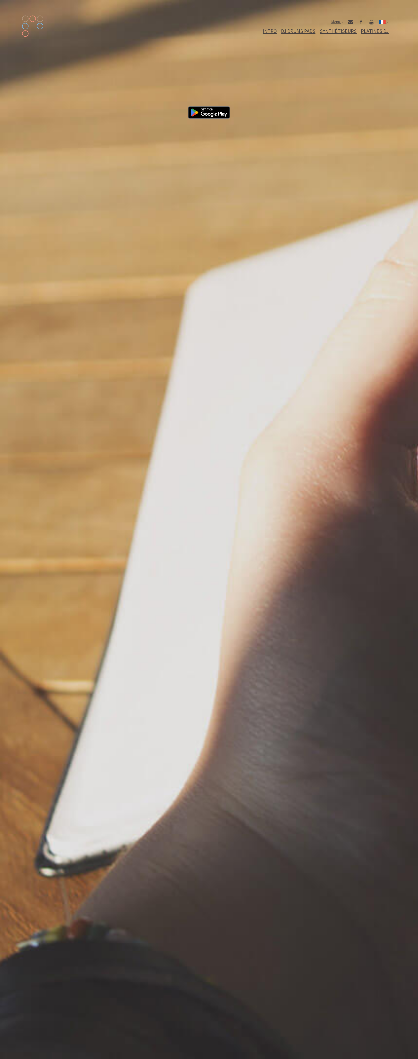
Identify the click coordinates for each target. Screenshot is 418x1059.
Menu (336, 22)
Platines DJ (375, 31)
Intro (270, 31)
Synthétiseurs (338, 31)
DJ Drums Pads (298, 31)
